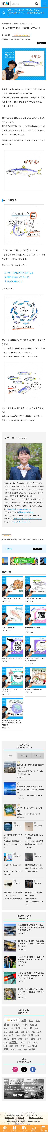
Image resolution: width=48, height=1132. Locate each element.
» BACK (9, 549)
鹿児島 (32, 1049)
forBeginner (19, 39)
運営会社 (21, 1118)
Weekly (24, 755)
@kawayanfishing (26, 512)
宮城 (30, 1028)
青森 (34, 1045)
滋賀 (33, 1039)
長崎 (23, 1046)
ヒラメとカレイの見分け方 (11, 598)
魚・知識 (6, 535)
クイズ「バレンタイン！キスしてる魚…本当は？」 (35, 659)
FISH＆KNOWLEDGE (21, 35)
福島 (35, 1042)
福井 (22, 1042)
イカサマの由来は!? (8, 627)
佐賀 (38, 1020)
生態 (19, 539)
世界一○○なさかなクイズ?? (11, 658)
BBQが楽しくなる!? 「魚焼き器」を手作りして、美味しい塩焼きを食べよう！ (31, 943)
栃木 (14, 1039)
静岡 (6, 1049)
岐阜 (27, 1032)
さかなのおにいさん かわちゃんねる (27, 518)
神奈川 (13, 1042)
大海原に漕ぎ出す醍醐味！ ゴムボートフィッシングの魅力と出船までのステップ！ (31, 927)
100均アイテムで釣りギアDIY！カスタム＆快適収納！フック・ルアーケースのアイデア (13, 841)
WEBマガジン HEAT (15, 10)
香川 (13, 1049)
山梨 (22, 1032)
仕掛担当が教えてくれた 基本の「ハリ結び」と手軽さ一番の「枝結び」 (34, 868)
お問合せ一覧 (9, 1118)
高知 (19, 1049)
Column (5, 39)
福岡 (29, 1042)
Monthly (37, 755)
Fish (11, 39)
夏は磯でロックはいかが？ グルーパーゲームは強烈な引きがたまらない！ (31, 991)
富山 (5, 1032)
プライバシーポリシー (36, 1118)
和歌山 (33, 1024)
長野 (28, 1046)
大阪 (18, 1028)
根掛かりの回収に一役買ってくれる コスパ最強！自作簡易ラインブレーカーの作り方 (31, 975)
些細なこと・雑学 (38, 539)
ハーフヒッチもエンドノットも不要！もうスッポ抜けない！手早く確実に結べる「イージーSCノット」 (34, 841)
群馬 (11, 1046)
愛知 (30, 1035)
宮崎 (36, 1028)
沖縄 (20, 1039)
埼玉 (5, 1028)
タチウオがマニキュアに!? (34, 598)
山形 (17, 1032)
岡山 (33, 1032)
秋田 (5, 1046)
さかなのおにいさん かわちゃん (29, 483)
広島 (11, 1035)
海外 (27, 1039)
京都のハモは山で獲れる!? (34, 689)
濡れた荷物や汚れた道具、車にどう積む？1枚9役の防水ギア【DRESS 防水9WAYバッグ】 (34, 898)
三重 (24, 1020)
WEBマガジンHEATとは (15, 1115)
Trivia (27, 39)
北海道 (15, 1024)
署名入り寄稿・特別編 (9, 539)
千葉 (24, 1024)
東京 (6, 1038)
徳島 (18, 1035)
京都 (31, 1020)
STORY (29, 10)
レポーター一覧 (32, 1115)
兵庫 (6, 1024)
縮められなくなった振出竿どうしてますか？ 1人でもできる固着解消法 (13, 895)
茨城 (17, 1046)
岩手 (39, 1032)
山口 (11, 1032)
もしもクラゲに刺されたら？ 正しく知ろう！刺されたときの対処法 (11, 722)
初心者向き (27, 539)
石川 (5, 1043)
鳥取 (25, 1049)
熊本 (39, 1039)
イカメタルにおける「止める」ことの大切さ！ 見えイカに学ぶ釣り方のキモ (31, 959)
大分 (11, 1028)
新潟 (37, 1035)
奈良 (25, 1028)
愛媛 (24, 1035)
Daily (10, 755)
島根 (5, 1035)
